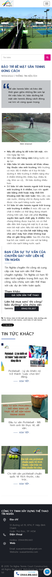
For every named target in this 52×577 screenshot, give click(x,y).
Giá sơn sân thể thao (25, 295)
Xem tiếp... (24, 381)
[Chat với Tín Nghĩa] (47, 572)
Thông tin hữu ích (26, 76)
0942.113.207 (28, 308)
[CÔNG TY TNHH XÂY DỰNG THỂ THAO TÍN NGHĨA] (7, 3)
